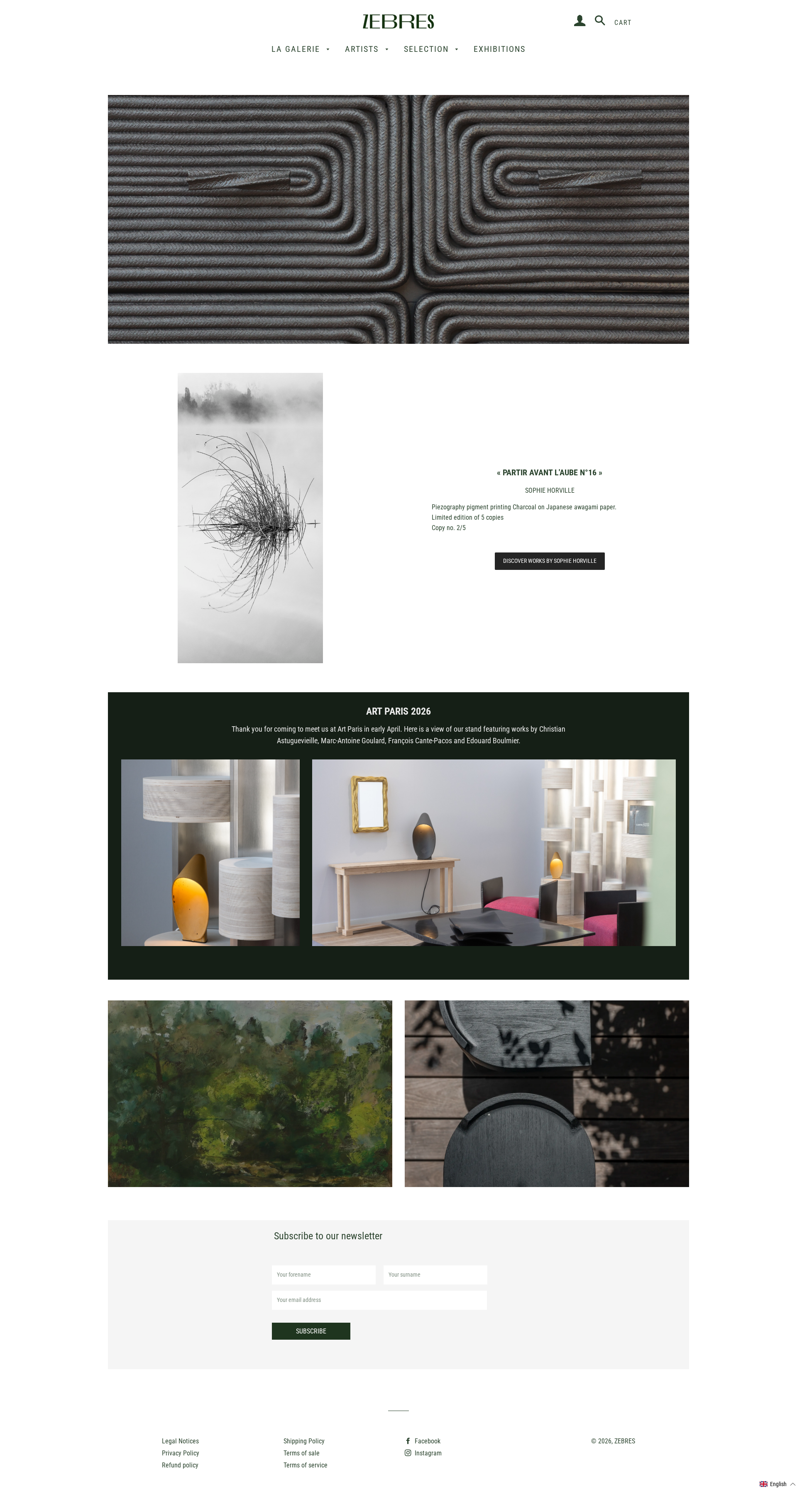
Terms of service (306, 1465)
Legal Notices (180, 1441)
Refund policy (180, 1465)
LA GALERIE (297, 49)
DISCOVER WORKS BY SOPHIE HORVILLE (550, 560)
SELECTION (428, 49)
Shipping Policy (304, 1441)
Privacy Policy (180, 1453)
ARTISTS (363, 49)
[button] (778, 1484)
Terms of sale (302, 1453)
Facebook (426, 1441)
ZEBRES (624, 1441)
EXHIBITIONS (500, 49)
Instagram (427, 1453)
